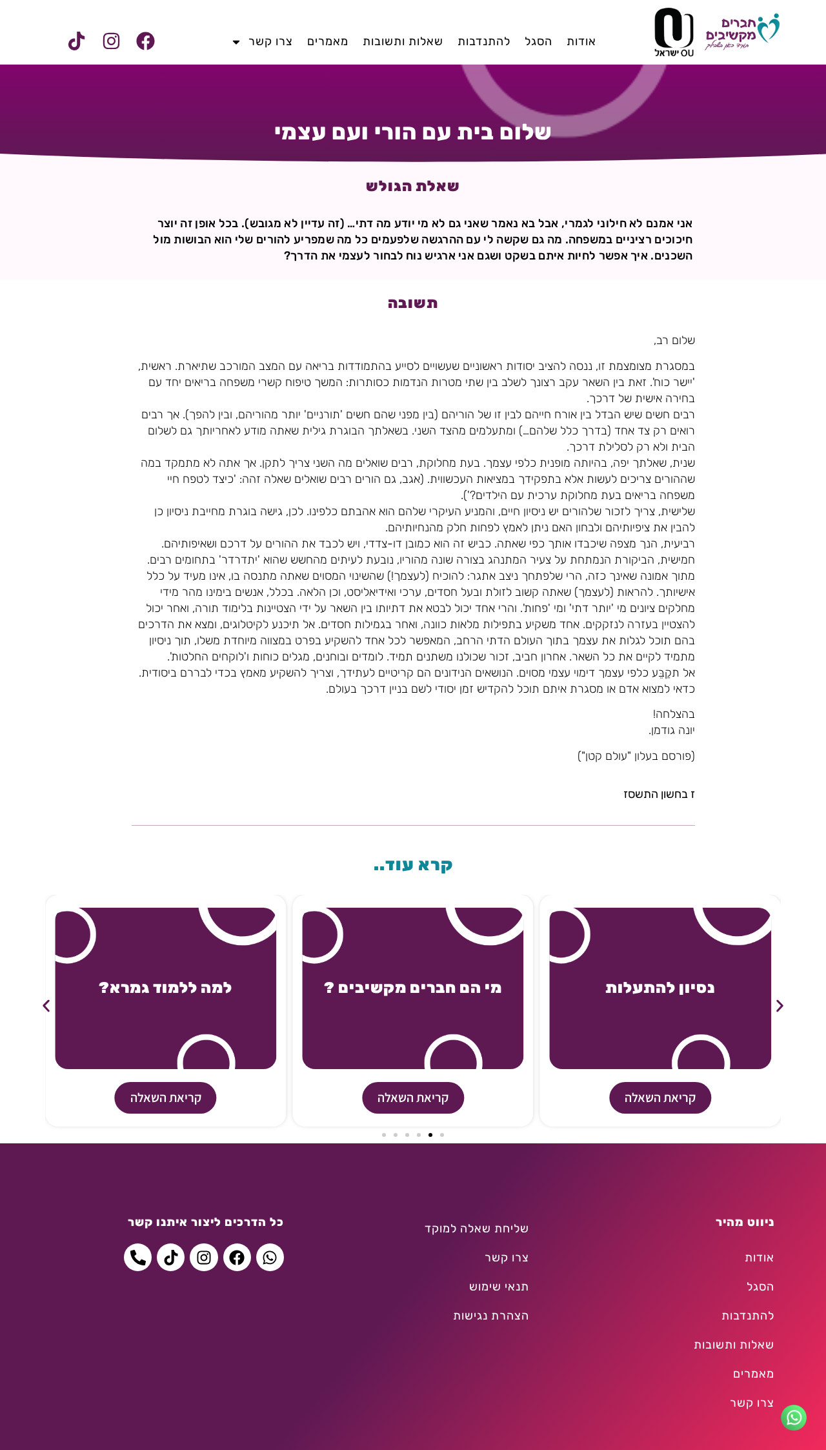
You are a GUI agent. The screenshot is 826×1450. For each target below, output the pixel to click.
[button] (46, 1006)
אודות (581, 41)
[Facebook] (145, 41)
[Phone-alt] (138, 1257)
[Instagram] (111, 41)
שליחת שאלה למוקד (477, 1228)
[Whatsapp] (270, 1257)
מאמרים (327, 41)
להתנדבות (484, 41)
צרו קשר (270, 41)
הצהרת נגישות (491, 1316)
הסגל (538, 41)
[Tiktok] (77, 41)
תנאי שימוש (499, 1287)
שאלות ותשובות (403, 41)
